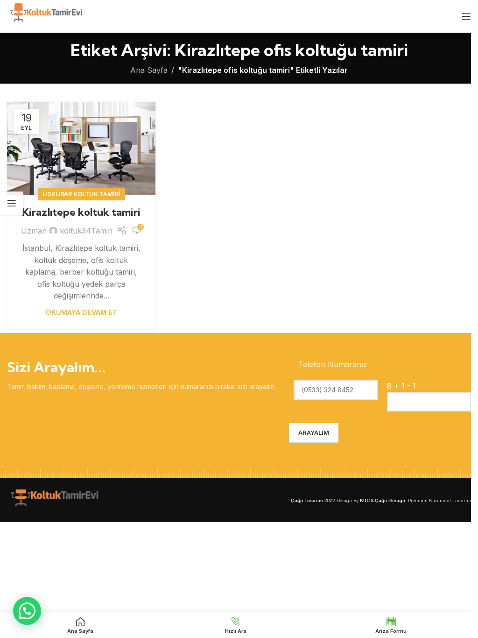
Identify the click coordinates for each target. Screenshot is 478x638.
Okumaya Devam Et (81, 312)
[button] (27, 611)
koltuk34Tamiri (86, 230)
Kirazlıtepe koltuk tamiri (81, 212)
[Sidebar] (11, 203)
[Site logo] (45, 15)
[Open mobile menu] (466, 16)
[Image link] (53, 499)
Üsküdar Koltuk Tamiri (81, 194)
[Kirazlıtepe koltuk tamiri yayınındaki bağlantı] (81, 148)
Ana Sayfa (149, 70)
